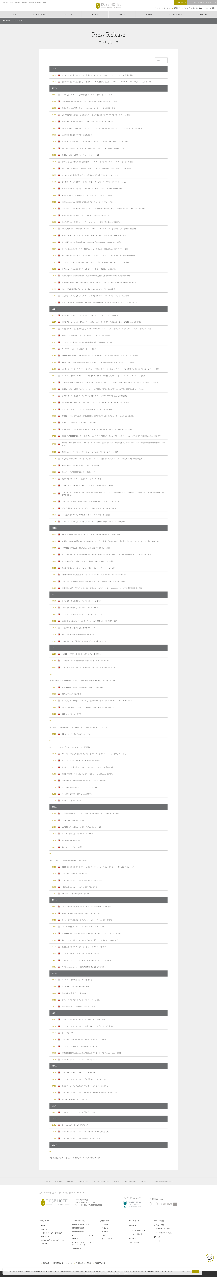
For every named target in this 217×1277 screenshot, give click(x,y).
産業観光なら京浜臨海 (83, 1263)
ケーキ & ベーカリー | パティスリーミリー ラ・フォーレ (84, 1243)
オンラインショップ (176, 14)
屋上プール (45, 1243)
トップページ (44, 1221)
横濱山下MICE (100, 1263)
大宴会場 (105, 1224)
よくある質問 (209, 8)
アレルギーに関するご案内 (193, 8)
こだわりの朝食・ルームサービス (52, 1240)
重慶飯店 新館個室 (78, 1232)
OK (196, 1271)
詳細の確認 (186, 1271)
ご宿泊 (13, 14)
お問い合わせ (134, 1242)
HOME (8, 20)
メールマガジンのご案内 (163, 1233)
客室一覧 (44, 1229)
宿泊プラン (45, 1236)
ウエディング (95, 14)
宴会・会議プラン (108, 1239)
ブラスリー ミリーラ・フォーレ (82, 1235)
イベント (157, 8)
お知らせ (157, 1237)
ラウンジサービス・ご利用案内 (51, 1233)
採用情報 (203, 14)
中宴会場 (105, 1228)
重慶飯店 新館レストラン (80, 1224)
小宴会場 (105, 1232)
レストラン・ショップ (41, 14)
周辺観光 (177, 8)
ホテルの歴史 (159, 1221)
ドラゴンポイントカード (163, 1229)
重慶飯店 (46, 1263)
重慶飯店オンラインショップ (62, 1263)
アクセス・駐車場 (135, 1234)
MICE (104, 1235)
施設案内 (149, 14)
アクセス (167, 8)
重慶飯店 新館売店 (78, 1228)
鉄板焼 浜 (75, 1239)
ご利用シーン (76, 1248)
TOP (210, 1267)
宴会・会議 (68, 14)
